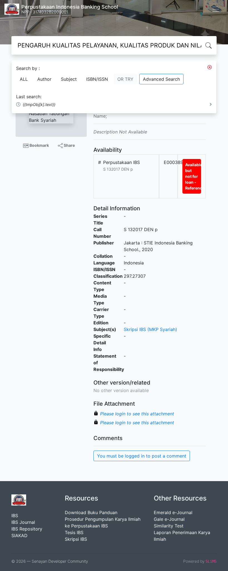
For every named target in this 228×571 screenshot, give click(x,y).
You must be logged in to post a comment (141, 456)
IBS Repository (26, 529)
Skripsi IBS (76, 539)
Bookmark (39, 145)
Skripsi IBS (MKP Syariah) (150, 329)
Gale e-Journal (169, 519)
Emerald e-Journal (173, 512)
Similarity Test (169, 526)
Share (69, 145)
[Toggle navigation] (216, 9)
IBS (14, 515)
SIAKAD (19, 535)
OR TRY (125, 79)
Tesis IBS (74, 532)
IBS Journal (23, 522)
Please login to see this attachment (137, 413)
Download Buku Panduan (91, 512)
